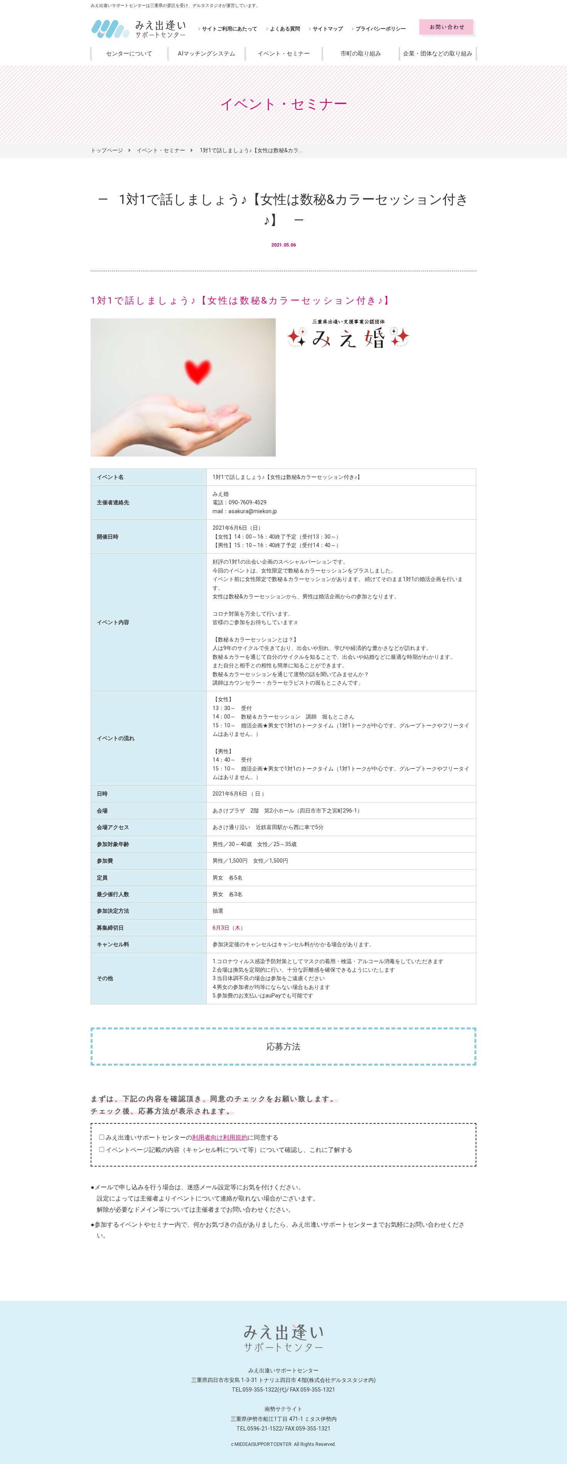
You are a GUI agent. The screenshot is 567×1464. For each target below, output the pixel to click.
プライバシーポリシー (381, 29)
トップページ (107, 150)
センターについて (129, 53)
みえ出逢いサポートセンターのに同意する (192, 1137)
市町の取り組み (361, 53)
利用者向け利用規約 (220, 1137)
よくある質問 (285, 29)
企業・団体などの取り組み (437, 53)
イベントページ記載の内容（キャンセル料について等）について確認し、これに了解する (229, 1149)
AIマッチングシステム (206, 53)
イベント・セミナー (284, 53)
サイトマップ (328, 29)
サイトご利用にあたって (229, 29)
